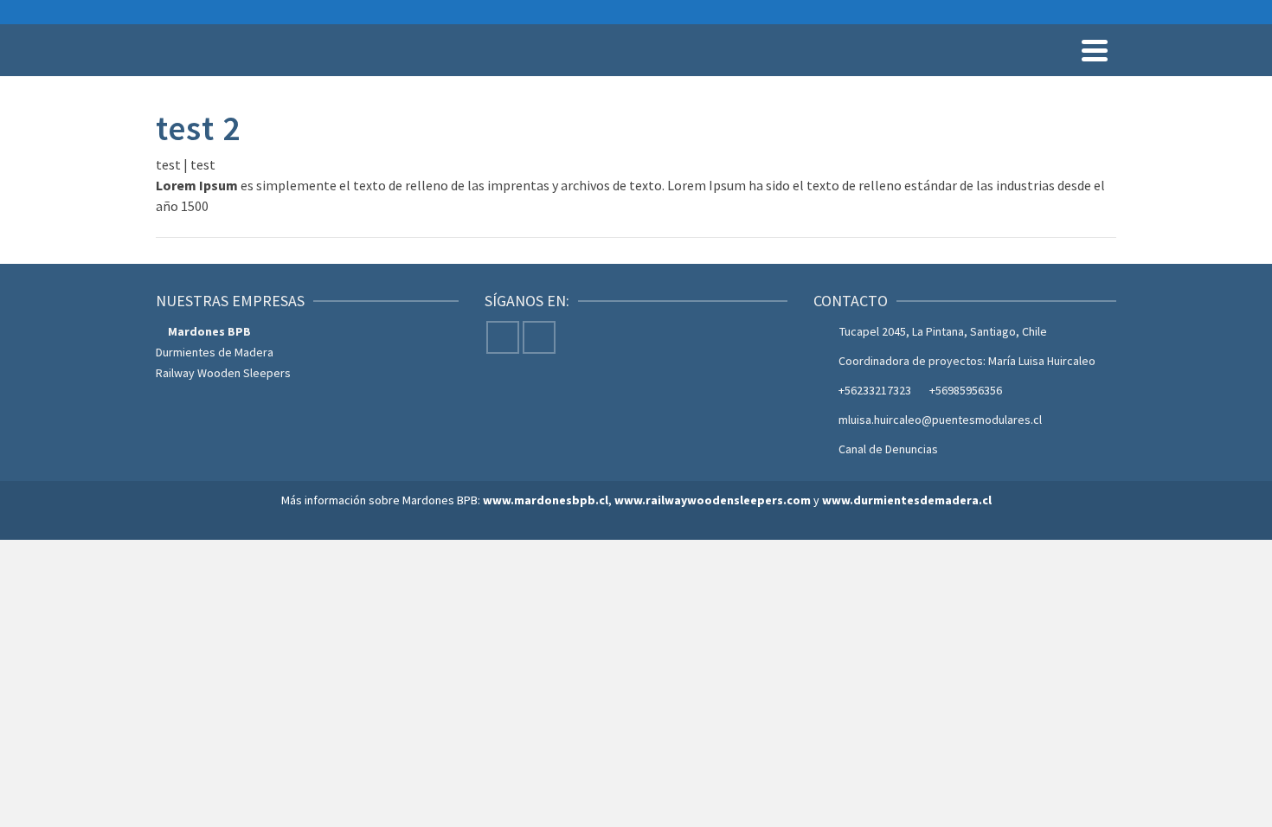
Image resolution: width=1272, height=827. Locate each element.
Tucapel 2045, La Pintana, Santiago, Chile (943, 331)
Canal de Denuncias (888, 449)
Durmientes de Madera (214, 352)
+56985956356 (965, 390)
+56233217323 (874, 390)
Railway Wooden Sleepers (223, 373)
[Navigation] (1094, 50)
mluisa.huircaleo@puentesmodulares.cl (940, 419)
